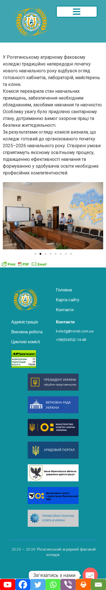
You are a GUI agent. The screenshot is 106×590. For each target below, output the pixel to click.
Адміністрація (24, 322)
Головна (64, 290)
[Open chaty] (90, 575)
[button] (9, 215)
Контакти (64, 310)
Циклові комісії (25, 342)
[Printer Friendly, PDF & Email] (24, 264)
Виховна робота (26, 332)
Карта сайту (67, 300)
